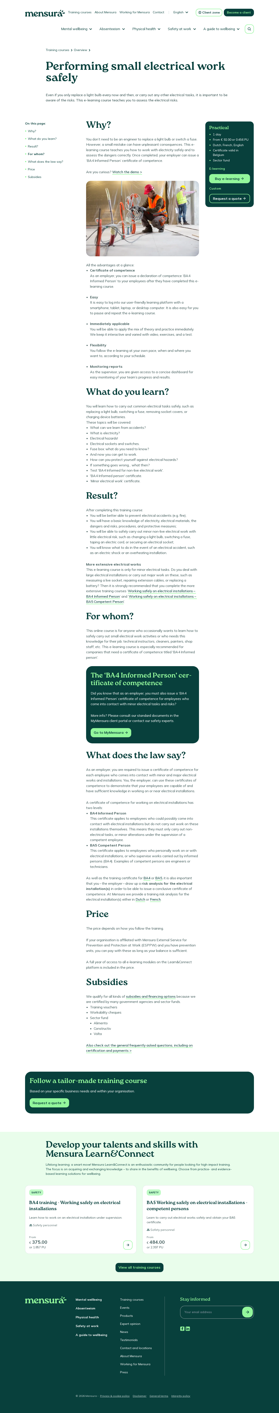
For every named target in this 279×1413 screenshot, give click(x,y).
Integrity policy (180, 1396)
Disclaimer (139, 1396)
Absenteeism (85, 1308)
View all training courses (139, 1267)
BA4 (146, 878)
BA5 (158, 878)
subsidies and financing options (151, 996)
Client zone (211, 12)
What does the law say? (45, 162)
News (124, 1332)
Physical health (87, 1317)
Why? (32, 131)
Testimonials (129, 1340)
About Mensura (105, 12)
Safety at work (87, 1326)
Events (124, 1308)
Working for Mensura (134, 12)
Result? (33, 146)
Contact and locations (136, 1348)
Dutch (140, 899)
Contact (158, 12)
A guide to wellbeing (91, 1335)
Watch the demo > (127, 172)
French (155, 899)
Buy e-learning (227, 178)
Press (124, 1372)
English (179, 12)
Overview (80, 50)
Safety (36, 1192)
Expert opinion (130, 1324)
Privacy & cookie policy (115, 1396)
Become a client (239, 12)
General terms (159, 1396)
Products (126, 1316)
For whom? (36, 154)
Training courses (80, 12)
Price (31, 169)
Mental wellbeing (89, 1300)
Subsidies (34, 177)
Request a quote (227, 198)
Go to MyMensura (109, 732)
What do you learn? (42, 139)
